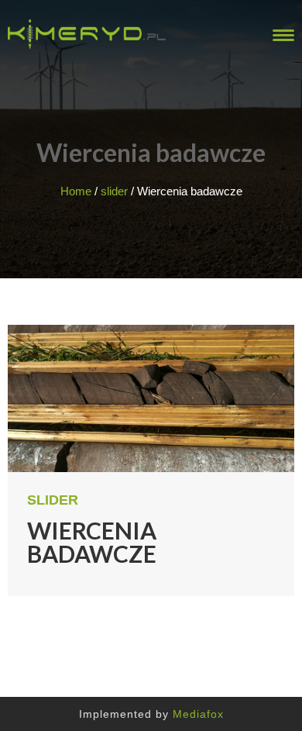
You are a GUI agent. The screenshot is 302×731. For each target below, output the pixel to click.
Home (75, 191)
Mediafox (198, 714)
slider (114, 191)
